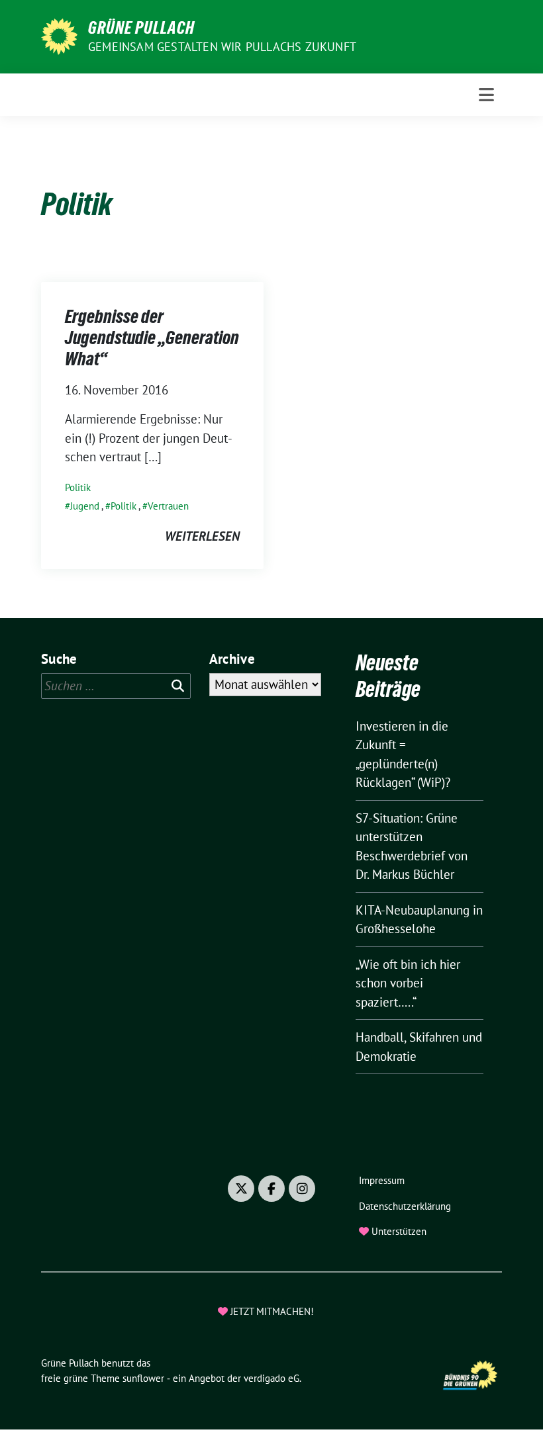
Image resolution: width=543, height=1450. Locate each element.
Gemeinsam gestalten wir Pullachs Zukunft (222, 46)
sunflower (143, 1378)
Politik (78, 487)
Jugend (84, 506)
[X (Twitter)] (241, 1188)
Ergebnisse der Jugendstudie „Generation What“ (152, 338)
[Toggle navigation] (486, 94)
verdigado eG (271, 1378)
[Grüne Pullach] (59, 35)
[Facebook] (271, 1188)
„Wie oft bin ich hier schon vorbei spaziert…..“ (408, 983)
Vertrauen (168, 506)
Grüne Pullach (141, 28)
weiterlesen (202, 536)
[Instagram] (302, 1188)
